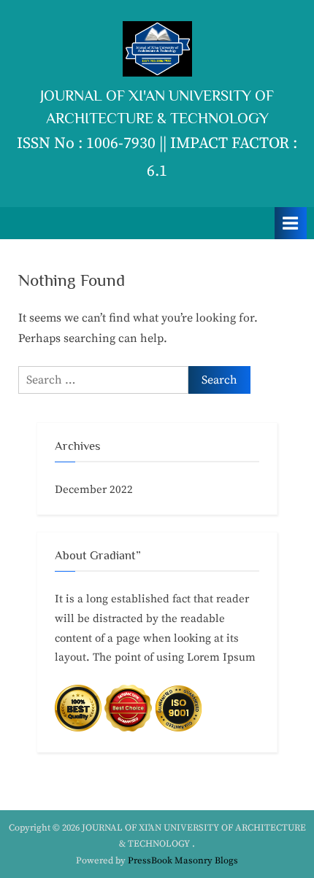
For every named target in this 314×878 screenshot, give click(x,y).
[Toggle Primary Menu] (291, 222)
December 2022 (94, 490)
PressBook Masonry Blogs (183, 860)
